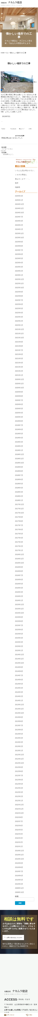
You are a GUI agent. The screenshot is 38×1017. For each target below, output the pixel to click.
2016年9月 (19, 567)
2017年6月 (19, 529)
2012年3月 (19, 792)
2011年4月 (19, 834)
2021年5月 (19, 358)
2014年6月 (19, 680)
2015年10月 (19, 613)
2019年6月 (19, 429)
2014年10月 (19, 663)
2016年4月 (19, 588)
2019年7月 (19, 425)
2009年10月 (19, 892)
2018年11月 (19, 459)
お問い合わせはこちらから (14, 937)
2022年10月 (19, 288)
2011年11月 (19, 809)
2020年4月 (19, 413)
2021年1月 (19, 375)
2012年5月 (19, 784)
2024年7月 (19, 217)
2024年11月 (19, 208)
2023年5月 (19, 258)
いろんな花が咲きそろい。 (25, 170)
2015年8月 (19, 621)
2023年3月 (19, 267)
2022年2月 (19, 321)
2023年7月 (19, 250)
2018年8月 (19, 471)
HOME (2, 52)
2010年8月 (19, 867)
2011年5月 (19, 830)
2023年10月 (19, 238)
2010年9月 (19, 863)
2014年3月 (19, 692)
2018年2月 (19, 496)
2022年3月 (19, 317)
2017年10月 (19, 513)
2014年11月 (19, 659)
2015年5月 (19, 634)
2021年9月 (19, 342)
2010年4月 (19, 884)
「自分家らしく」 (8, 154)
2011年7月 (19, 821)
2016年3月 (19, 592)
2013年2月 (19, 746)
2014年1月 (19, 700)
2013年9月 (19, 717)
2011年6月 (19, 826)
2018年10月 (19, 463)
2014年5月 (19, 684)
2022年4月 (19, 313)
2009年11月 (19, 888)
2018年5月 (19, 484)
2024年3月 (19, 221)
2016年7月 (19, 575)
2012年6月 (19, 780)
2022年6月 (19, 304)
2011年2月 (19, 842)
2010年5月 (19, 880)
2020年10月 (19, 388)
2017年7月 (19, 525)
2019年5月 (19, 434)
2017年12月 (19, 504)
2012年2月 (19, 796)
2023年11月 (19, 233)
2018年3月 (19, 492)
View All (3, 151)
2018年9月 (19, 467)
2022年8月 (19, 296)
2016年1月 (19, 600)
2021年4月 (19, 363)
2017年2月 (19, 546)
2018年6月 (19, 479)
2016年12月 (19, 554)
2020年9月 (19, 392)
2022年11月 (19, 283)
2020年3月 (19, 417)
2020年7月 (19, 400)
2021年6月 (19, 354)
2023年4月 (19, 263)
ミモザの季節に (21, 175)
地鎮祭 (17, 187)
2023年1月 (19, 275)
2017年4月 (19, 538)
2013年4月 (19, 738)
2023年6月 (19, 254)
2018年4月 (19, 488)
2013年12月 (19, 705)
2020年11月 (19, 384)
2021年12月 (19, 329)
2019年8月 (19, 421)
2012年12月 (19, 755)
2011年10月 (19, 813)
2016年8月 (19, 571)
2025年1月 (19, 200)
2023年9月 (19, 242)
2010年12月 (19, 851)
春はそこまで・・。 (23, 179)
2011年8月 (19, 817)
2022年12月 (19, 279)
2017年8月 (19, 521)
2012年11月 (19, 759)
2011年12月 (19, 805)
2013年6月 (19, 730)
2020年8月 (19, 396)
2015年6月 (19, 630)
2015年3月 (19, 642)
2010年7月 (19, 871)
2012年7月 (19, 775)
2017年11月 (19, 509)
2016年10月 (19, 563)
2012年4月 (19, 788)
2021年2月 (19, 371)
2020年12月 (19, 379)
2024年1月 (19, 229)
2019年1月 (19, 450)
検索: (17, 896)
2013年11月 (19, 709)
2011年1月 (19, 846)
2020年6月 (19, 404)
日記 (7, 52)
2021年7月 (19, 350)
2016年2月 (19, 596)
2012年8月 (19, 771)
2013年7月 (19, 725)
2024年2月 (19, 225)
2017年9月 (19, 517)
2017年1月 (19, 550)
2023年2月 (19, 271)
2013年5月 (19, 734)
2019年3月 (19, 442)
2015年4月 (19, 638)
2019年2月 (19, 446)
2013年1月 (19, 751)
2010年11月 (19, 855)
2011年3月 (19, 838)
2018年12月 (19, 454)
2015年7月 (19, 625)
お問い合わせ (9, 1015)
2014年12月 (19, 655)
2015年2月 (19, 646)
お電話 (29, 1015)
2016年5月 (19, 584)
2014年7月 (19, 675)
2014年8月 (19, 671)
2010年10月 (19, 859)
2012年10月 (19, 763)
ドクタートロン (7, 149)
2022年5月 (19, 308)
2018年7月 (19, 475)
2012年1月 (19, 801)
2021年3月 (19, 367)
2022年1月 (19, 325)
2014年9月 (19, 667)
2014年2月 (19, 696)
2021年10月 (19, 338)
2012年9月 (19, 767)
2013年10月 (19, 713)
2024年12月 (19, 204)
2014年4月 (19, 688)
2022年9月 (19, 292)
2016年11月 (19, 559)
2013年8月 (19, 721)
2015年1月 (19, 650)
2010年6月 (19, 876)
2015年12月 (19, 604)
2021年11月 (19, 334)
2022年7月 (19, 300)
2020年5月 (19, 409)
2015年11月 (19, 609)
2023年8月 (19, 246)
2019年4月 (19, 438)
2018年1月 (19, 500)
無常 (16, 183)
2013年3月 (19, 742)
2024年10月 (19, 213)
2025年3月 (19, 196)
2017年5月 (19, 534)
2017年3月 (19, 542)
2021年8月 (19, 346)
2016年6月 (19, 580)
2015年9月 (19, 617)
